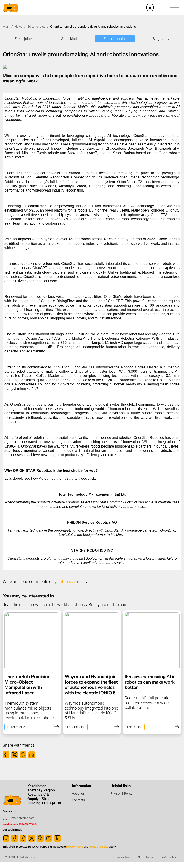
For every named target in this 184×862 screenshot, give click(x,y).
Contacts (78, 800)
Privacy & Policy (121, 793)
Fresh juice (23, 39)
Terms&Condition (167, 857)
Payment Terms (123, 857)
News (18, 26)
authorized (66, 581)
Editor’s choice (115, 39)
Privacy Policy (74, 846)
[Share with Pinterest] (23, 754)
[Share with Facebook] (6, 754)
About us (78, 793)
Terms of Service (98, 846)
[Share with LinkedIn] (31, 754)
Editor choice (36, 26)
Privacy (149, 857)
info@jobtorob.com (22, 818)
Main (6, 26)
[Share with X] (14, 754)
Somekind (69, 39)
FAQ (139, 857)
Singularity (161, 39)
